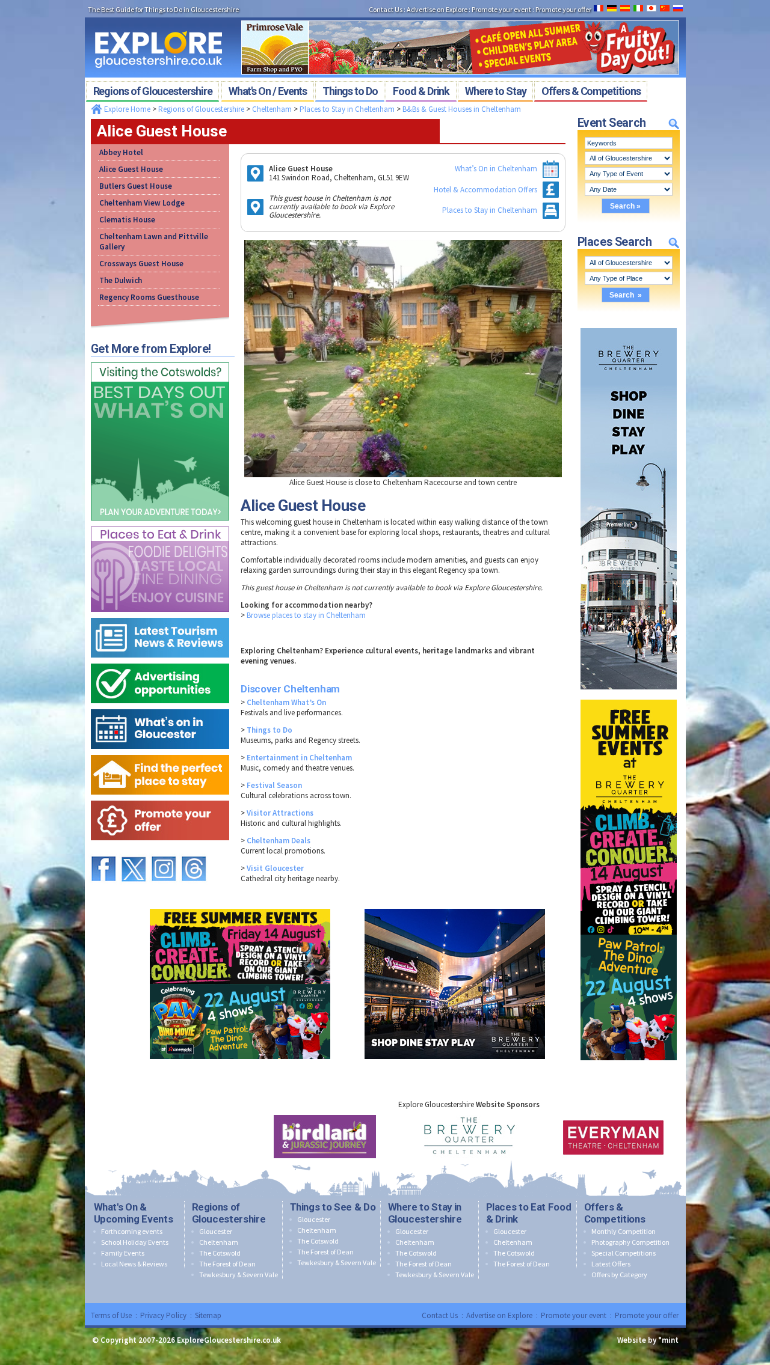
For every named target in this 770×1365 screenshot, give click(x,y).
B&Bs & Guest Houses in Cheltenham (461, 109)
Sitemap (208, 1315)
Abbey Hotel (121, 152)
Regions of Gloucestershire (201, 109)
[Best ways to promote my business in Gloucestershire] (160, 661)
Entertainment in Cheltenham (299, 758)
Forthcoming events (131, 1231)
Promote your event (573, 1315)
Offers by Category (619, 1274)
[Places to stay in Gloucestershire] (160, 752)
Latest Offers (610, 1263)
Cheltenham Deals (278, 840)
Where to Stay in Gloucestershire (425, 1213)
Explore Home (126, 109)
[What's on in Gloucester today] (160, 706)
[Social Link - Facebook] (103, 851)
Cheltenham (272, 109)
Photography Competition (630, 1242)
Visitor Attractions (280, 813)
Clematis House (127, 220)
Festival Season (274, 785)
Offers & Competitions (614, 1213)
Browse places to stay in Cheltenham (306, 615)
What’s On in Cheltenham (496, 168)
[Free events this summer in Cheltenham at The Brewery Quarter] (629, 697)
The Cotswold (220, 1252)
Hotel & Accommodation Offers (485, 190)
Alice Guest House (131, 169)
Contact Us (440, 1315)
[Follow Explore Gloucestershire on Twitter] (134, 851)
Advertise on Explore (499, 1315)
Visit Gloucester (275, 868)
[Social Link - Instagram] (164, 851)
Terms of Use (111, 1315)
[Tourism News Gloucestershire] (160, 615)
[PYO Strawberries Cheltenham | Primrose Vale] (460, 17)
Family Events (122, 1252)
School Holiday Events (134, 1242)
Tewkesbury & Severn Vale (238, 1274)
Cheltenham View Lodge (142, 203)
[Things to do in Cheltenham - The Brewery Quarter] (629, 325)
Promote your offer (647, 1315)
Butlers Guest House (135, 186)
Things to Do (269, 730)
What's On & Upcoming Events (133, 1213)
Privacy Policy (163, 1315)
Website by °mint (648, 1340)
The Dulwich (120, 280)
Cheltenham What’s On (286, 702)
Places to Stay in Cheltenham (347, 109)
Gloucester (215, 1231)
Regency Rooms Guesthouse (149, 297)
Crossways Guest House (141, 263)
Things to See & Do (333, 1207)
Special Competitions (623, 1252)
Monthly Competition (623, 1231)
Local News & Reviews (134, 1263)
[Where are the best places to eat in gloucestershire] (160, 524)
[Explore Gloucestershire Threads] (194, 851)
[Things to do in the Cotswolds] (160, 360)
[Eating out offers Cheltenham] (160, 798)
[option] (325, 1136)
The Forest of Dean (227, 1263)
